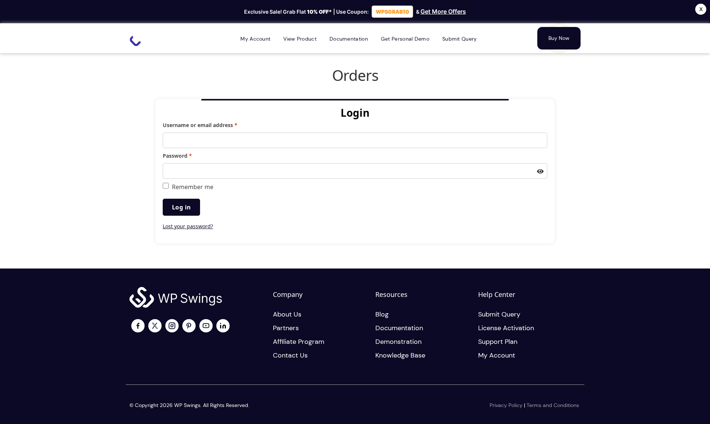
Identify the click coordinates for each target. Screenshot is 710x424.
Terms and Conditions (553, 405)
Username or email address (211, 125)
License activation (506, 328)
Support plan (497, 341)
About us (287, 314)
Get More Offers (443, 11)
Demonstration (398, 341)
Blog (382, 314)
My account (496, 355)
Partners (286, 328)
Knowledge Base (400, 355)
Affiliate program (298, 341)
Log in (181, 207)
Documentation (399, 328)
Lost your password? (188, 226)
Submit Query (499, 314)
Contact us (290, 355)
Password (188, 155)
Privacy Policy (506, 405)
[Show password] (540, 171)
